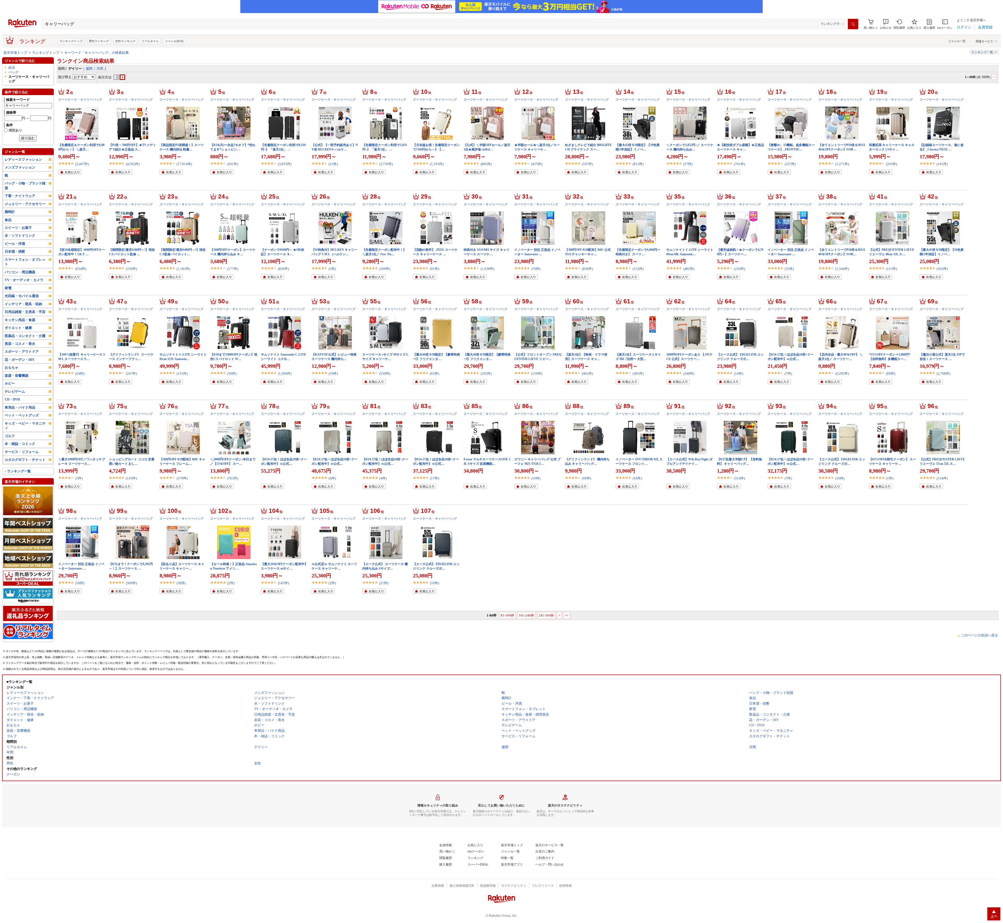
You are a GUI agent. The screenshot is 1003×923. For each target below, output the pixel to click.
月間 (99, 69)
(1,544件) (842, 269)
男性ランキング (99, 41)
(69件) (890, 373)
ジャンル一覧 (957, 41)
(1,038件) (487, 269)
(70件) (535, 269)
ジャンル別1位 (174, 41)
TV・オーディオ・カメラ (24, 280)
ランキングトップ (71, 41)
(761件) (739, 164)
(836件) (283, 269)
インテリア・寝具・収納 (23, 304)
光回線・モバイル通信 (22, 296)
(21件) (333, 164)
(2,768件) (943, 373)
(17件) (434, 478)
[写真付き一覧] (116, 79)
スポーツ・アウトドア (22, 351)
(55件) (789, 269)
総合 (11, 67)
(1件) (889, 478)
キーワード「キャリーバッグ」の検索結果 (96, 53)
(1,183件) (183, 269)
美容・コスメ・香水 (20, 344)
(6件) (332, 478)
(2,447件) (82, 164)
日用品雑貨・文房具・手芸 (25, 312)
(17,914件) (184, 164)
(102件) (486, 373)
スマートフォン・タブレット (25, 262)
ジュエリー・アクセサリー (25, 204)
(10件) (333, 373)
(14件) (738, 373)
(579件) (182, 478)
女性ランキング (125, 41)
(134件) (942, 478)
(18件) (79, 583)
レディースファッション (23, 159)
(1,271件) (842, 164)
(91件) (434, 269)
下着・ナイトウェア (20, 196)
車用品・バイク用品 (20, 407)
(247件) (131, 373)
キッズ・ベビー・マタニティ (25, 425)
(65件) (434, 373)
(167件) (587, 164)
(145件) (283, 583)
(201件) (232, 164)
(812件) (638, 164)
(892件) (486, 164)
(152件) (638, 269)
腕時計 (10, 212)
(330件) (131, 269)
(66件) (586, 478)
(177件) (232, 269)
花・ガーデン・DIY (19, 360)
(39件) (231, 373)
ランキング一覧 (19, 471)
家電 (8, 288)
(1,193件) (437, 164)
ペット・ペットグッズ (22, 415)
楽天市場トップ (15, 53)
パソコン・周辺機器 (20, 272)
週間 (89, 69)
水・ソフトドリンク (20, 235)
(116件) (131, 478)
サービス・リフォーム (22, 452)
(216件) (739, 269)
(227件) (790, 164)
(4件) (383, 478)
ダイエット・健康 (18, 328)
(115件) (891, 269)
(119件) (536, 373)
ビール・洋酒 (15, 244)
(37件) (687, 164)
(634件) (80, 269)
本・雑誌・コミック (20, 444)
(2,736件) (386, 164)
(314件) (739, 478)
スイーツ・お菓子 (18, 228)
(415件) (536, 164)
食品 (8, 220)
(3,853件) (284, 164)
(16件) (637, 478)
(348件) (688, 373)
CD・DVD (12, 399)
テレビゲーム (15, 391)
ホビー (10, 383)
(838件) (587, 269)
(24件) (79, 373)
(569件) (384, 269)
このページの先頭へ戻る (979, 635)
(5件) (332, 269)
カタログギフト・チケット (25, 460)
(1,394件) (284, 373)
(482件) (688, 269)
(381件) (638, 373)
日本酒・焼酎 (15, 251)
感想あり (15, 130)
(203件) (891, 164)
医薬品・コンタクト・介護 (25, 336)
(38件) (181, 583)
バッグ (13, 72)
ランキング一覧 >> (984, 52)
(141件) (942, 164)
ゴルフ (10, 436)
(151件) (182, 373)
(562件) (942, 269)
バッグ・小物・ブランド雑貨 (25, 185)
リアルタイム (150, 41)
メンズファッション (20, 167)
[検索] (853, 24)
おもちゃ (11, 367)
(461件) (587, 373)
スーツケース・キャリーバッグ (80, 99)
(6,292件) (842, 373)
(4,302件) (132, 164)
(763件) (232, 478)
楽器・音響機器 (16, 376)
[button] (885, 24)
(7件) (788, 373)
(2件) (231, 583)
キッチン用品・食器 (20, 320)
